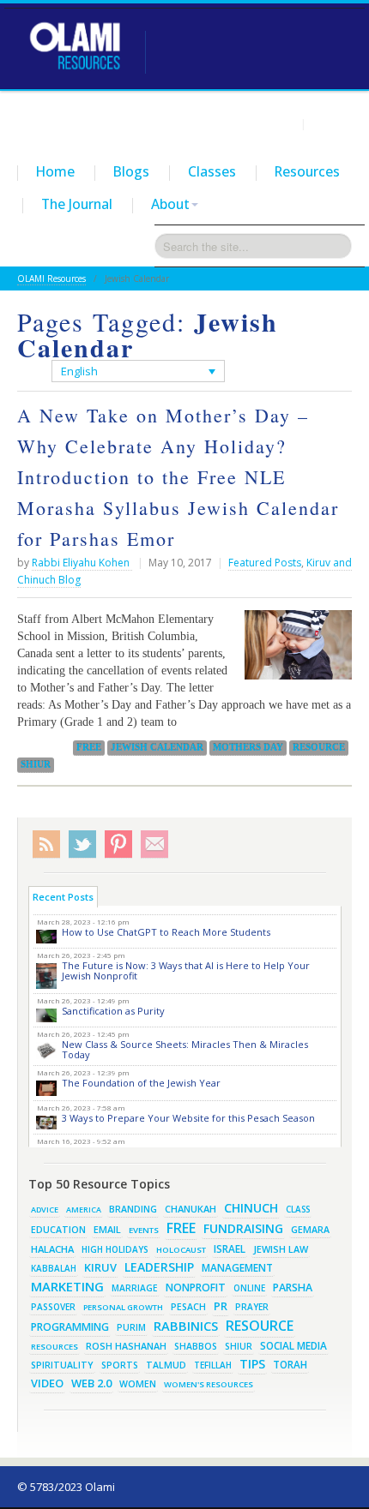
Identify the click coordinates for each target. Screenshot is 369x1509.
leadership (159, 1267)
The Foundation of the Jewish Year (141, 1082)
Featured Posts (264, 562)
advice (44, 1209)
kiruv (100, 1267)
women (137, 1384)
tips (252, 1364)
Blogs (131, 171)
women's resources (208, 1384)
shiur (36, 764)
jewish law (280, 1249)
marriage (135, 1288)
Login (281, 123)
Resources (307, 171)
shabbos (195, 1346)
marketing (67, 1286)
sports (119, 1365)
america (83, 1209)
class (298, 1209)
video (47, 1383)
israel (229, 1248)
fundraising (243, 1228)
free (88, 747)
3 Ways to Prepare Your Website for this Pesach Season (188, 1117)
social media (293, 1345)
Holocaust (181, 1249)
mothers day (248, 747)
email (107, 1229)
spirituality (62, 1365)
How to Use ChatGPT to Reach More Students (166, 931)
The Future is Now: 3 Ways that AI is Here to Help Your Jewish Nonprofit (186, 970)
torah (290, 1364)
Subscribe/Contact (154, 844)
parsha (292, 1287)
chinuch (251, 1208)
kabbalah (53, 1268)
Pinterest (118, 844)
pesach (188, 1307)
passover (53, 1307)
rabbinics (186, 1325)
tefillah (213, 1365)
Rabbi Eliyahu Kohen (82, 562)
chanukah (190, 1208)
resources (54, 1346)
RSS (46, 844)
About (170, 204)
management (237, 1267)
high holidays (115, 1249)
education (58, 1230)
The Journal (76, 204)
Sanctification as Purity (113, 1010)
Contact (331, 123)
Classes (212, 171)
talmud (166, 1365)
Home (55, 171)
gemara (310, 1230)
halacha (52, 1249)
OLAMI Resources (51, 278)
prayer (252, 1307)
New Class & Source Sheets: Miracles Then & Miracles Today (185, 1049)
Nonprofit (196, 1287)
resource (319, 747)
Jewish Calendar (157, 747)
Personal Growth (123, 1307)
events (144, 1230)
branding (133, 1209)
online (249, 1288)
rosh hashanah (126, 1345)
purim (131, 1327)
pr (220, 1306)
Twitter (82, 844)
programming (70, 1327)
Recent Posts (63, 896)
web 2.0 (91, 1383)
